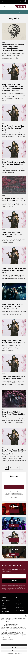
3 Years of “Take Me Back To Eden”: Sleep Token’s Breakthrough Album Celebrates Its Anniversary (13, 48)
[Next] (21, 468)
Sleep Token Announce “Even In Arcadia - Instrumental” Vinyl (13, 128)
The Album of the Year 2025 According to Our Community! (13, 199)
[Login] (20, 2)
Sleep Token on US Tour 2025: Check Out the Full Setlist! (13, 377)
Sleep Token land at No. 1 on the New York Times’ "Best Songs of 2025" (13, 234)
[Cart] (24, 2)
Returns (4, 608)
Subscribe (14, 487)
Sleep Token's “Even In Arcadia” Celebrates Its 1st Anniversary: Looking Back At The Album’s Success (13, 88)
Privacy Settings (20, 610)
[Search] (12, 7)
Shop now (20, 12)
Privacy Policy (19, 607)
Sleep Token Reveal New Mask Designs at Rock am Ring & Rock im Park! (14, 452)
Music (3, 42)
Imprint (17, 600)
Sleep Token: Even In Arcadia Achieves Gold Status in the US (13, 164)
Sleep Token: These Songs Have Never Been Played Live (13, 342)
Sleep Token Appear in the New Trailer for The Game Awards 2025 (14, 270)
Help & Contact (6, 600)
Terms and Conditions (18, 604)
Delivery (4, 605)
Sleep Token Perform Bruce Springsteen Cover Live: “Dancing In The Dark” (12, 306)
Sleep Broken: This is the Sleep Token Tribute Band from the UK (14, 414)
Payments (4, 603)
